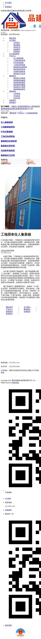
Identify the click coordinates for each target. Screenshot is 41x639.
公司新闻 (16, 94)
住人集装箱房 (14, 54)
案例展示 (12, 76)
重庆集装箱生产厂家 (25, 108)
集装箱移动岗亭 (19, 89)
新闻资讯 (12, 91)
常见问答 (16, 98)
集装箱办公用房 (19, 87)
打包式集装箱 (18, 62)
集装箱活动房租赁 (20, 67)
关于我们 (8, 3)
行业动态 (16, 96)
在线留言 (16, 49)
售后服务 (16, 45)
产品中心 (12, 56)
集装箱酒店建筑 (19, 82)
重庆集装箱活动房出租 (9, 108)
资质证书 (16, 47)
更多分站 (15, 383)
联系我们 (8, 7)
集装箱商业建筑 (19, 80)
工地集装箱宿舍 (19, 60)
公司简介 (16, 43)
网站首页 (12, 38)
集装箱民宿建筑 (19, 85)
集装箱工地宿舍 (19, 78)
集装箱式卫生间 (19, 74)
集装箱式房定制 (19, 69)
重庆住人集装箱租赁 (32, 106)
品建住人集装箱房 (18, 106)
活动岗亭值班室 (19, 71)
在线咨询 (4, 250)
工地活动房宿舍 (19, 65)
